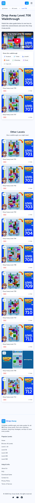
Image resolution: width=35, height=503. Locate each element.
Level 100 (5, 453)
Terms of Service (7, 484)
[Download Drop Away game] (27, 3)
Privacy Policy (6, 481)
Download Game (7, 475)
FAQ (3, 471)
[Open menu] (31, 3)
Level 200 (5, 456)
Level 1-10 (5, 447)
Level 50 (4, 450)
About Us (4, 468)
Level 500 (5, 459)
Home (5, 8)
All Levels (14, 8)
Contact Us (5, 478)
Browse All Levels (7, 444)
